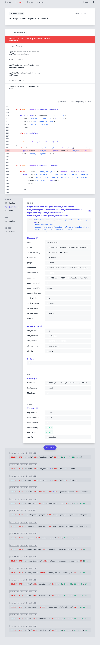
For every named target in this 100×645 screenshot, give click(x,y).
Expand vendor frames (18, 32)
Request (8, 199)
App (6, 217)
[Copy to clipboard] (88, 220)
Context (8, 228)
